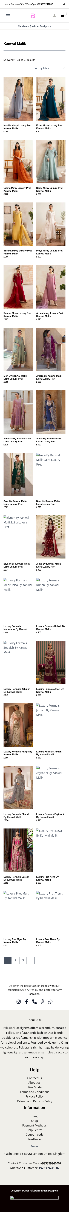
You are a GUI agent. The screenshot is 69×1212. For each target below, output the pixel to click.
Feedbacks (35, 1139)
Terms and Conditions (34, 1092)
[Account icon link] (54, 15)
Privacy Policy (34, 1096)
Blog (35, 1116)
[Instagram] (18, 1001)
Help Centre (34, 1130)
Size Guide (35, 1087)
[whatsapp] (50, 1001)
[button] (64, 4)
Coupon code (35, 1134)
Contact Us (34, 1078)
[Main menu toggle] (8, 15)
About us (34, 1083)
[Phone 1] (34, 1001)
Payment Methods (34, 1125)
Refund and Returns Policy (34, 1101)
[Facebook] (26, 1001)
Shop (34, 1121)
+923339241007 (45, 4)
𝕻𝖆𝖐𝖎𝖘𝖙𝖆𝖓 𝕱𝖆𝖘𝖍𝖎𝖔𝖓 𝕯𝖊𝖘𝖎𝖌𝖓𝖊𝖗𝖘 (34, 26)
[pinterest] (42, 1001)
